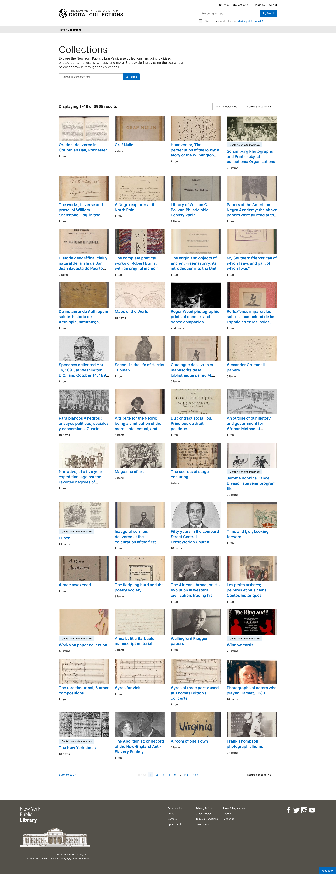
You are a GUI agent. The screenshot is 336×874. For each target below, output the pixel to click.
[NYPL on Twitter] (296, 810)
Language (228, 818)
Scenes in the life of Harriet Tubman (139, 367)
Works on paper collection (83, 645)
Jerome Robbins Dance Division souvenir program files (251, 483)
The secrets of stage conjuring (190, 474)
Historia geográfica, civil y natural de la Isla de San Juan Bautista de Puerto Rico (83, 266)
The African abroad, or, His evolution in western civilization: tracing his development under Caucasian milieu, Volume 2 (195, 598)
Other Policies (203, 813)
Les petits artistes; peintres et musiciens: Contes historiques (247, 590)
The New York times (77, 747)
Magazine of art (129, 471)
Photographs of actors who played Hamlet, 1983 (251, 690)
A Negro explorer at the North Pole (136, 207)
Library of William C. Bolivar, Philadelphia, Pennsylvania (190, 209)
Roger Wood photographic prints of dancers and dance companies (195, 316)
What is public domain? (250, 21)
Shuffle (224, 5)
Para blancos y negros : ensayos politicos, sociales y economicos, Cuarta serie (84, 426)
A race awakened (75, 585)
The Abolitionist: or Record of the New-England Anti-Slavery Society (139, 746)
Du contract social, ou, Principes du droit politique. (191, 423)
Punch (64, 538)
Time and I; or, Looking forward (248, 534)
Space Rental (175, 824)
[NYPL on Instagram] (304, 810)
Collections (240, 5)
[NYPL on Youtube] (312, 810)
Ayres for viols (128, 687)
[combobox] (229, 13)
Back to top (66, 774)
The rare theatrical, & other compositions (84, 690)
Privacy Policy (204, 808)
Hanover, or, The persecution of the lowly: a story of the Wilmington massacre (195, 152)
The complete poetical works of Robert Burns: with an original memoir (136, 263)
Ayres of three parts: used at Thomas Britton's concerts (195, 692)
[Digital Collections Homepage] (91, 13)
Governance (202, 824)
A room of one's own (189, 741)
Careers (172, 818)
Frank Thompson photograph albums (245, 744)
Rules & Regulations (234, 808)
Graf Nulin (124, 144)
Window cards (240, 645)
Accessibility (175, 808)
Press (171, 813)
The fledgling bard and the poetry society (139, 587)
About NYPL (230, 813)
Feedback (327, 870)
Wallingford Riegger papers (189, 641)
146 (186, 774)
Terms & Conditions (207, 818)
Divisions (258, 5)
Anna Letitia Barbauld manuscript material (135, 641)
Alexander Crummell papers (246, 367)
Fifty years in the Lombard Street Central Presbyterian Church (195, 536)
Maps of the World (131, 311)
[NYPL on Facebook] (288, 810)
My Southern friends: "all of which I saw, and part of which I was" (252, 263)
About (273, 5)
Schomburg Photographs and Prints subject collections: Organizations (251, 156)
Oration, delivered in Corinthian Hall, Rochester (83, 147)
